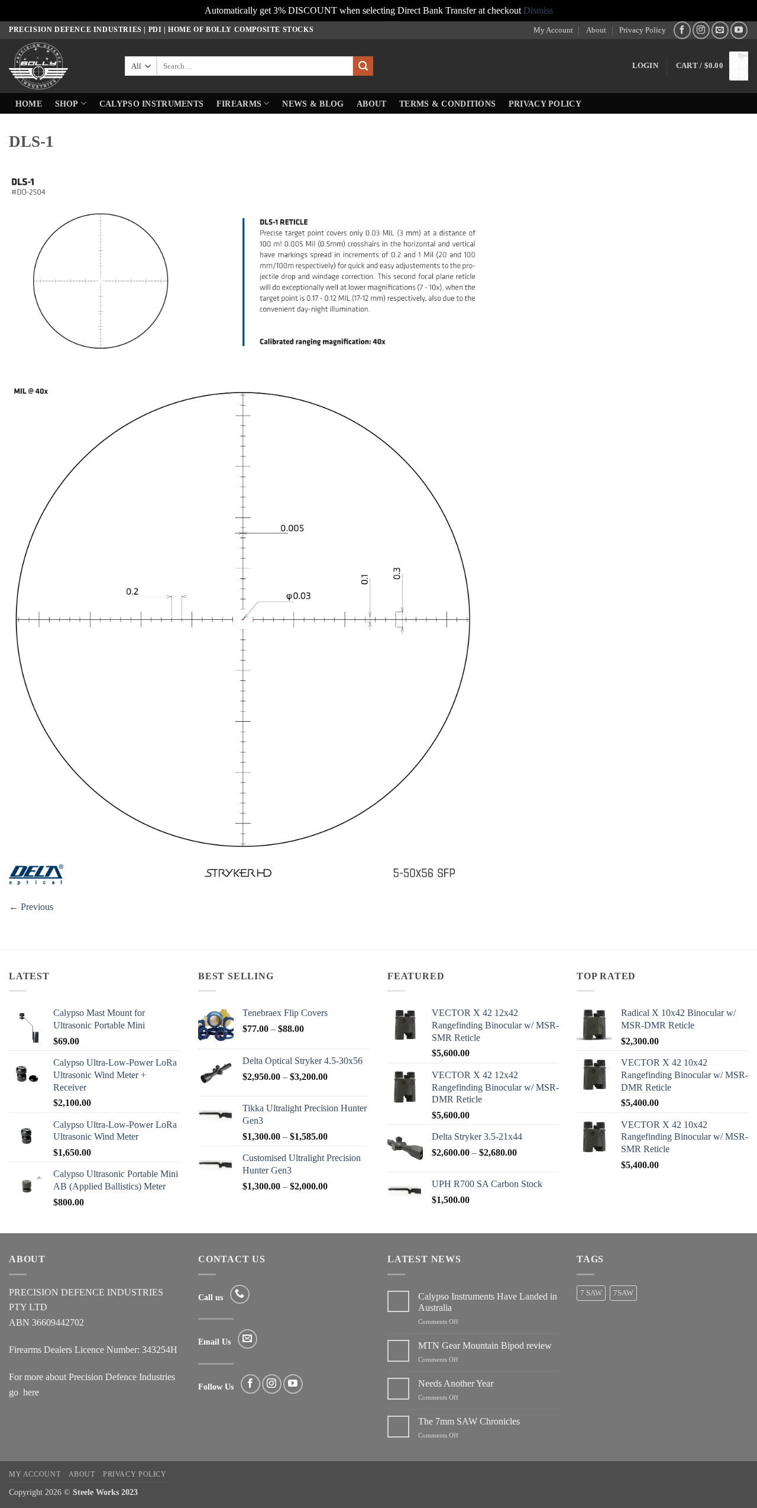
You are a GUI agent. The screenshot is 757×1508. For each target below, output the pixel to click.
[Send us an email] (720, 29)
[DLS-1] (244, 529)
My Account (553, 30)
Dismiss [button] (538, 10)
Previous (31, 907)
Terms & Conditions (447, 103)
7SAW (623, 1293)
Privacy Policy (642, 30)
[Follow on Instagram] (701, 29)
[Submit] (363, 66)
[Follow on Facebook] (682, 29)
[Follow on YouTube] (739, 29)
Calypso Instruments (151, 103)
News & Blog (313, 103)
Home (28, 103)
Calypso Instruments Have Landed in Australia (487, 1302)
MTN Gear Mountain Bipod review (485, 1345)
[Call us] (240, 1294)
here (31, 1392)
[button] (645, 66)
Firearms (238, 103)
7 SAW (591, 1293)
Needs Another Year (455, 1383)
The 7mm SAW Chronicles (469, 1421)
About (596, 30)
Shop (67, 103)
